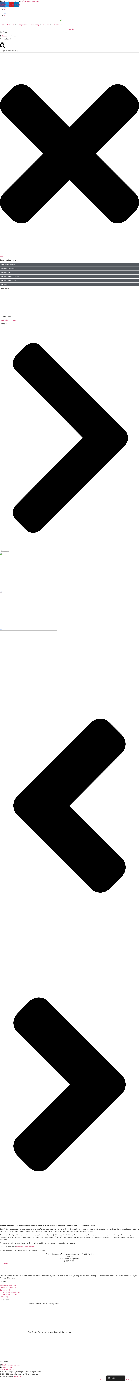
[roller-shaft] (28, 630)
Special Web (18, 1376)
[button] (11, 24)
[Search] (1, 257)
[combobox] (69, 51)
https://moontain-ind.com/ (25, 1247)
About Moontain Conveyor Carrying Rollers (43, 1304)
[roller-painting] (28, 554)
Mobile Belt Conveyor (8, 320)
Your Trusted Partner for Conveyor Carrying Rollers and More (50, 1332)
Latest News (6, 316)
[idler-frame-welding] (28, 592)
